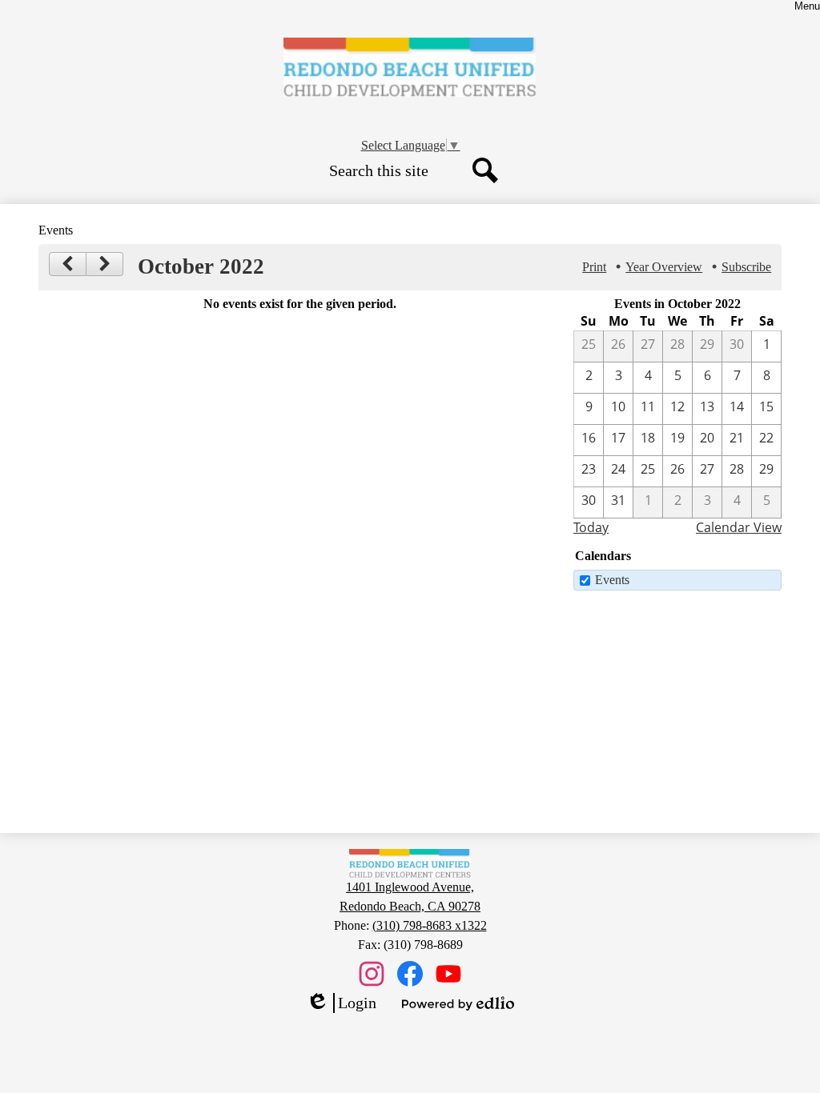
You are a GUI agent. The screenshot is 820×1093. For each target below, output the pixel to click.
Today (591, 527)
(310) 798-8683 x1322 (429, 925)
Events (612, 580)
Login (341, 1003)
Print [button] (594, 267)
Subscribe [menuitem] (746, 267)
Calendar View (739, 527)
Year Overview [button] (663, 267)
